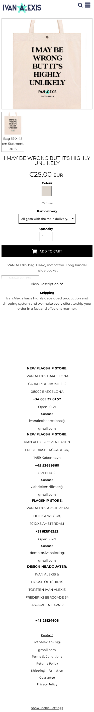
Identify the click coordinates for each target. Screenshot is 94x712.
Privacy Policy (47, 684)
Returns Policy (47, 663)
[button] (80, 5)
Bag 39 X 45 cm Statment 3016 (13, 144)
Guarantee (47, 677)
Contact (47, 414)
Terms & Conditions (47, 656)
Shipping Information (47, 670)
